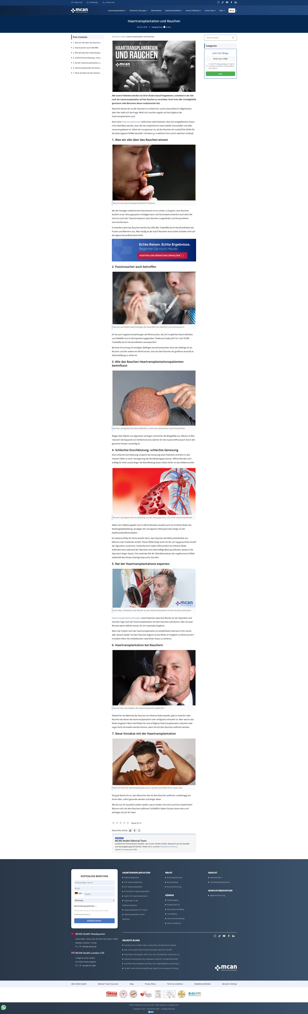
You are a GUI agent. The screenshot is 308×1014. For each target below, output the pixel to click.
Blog (123, 36)
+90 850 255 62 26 (89, 946)
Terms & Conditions (175, 984)
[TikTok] (223, 2)
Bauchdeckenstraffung (175, 909)
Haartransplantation (116, 10)
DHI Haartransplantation (133, 887)
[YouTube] (227, 2)
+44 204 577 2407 (89, 965)
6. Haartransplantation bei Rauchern (88, 68)
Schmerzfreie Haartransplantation (136, 891)
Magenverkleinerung (217, 895)
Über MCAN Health (79, 984)
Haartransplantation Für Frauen (136, 910)
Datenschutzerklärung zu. (82, 914)
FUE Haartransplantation (133, 882)
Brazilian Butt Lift (173, 905)
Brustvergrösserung (174, 877)
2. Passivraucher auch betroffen (86, 48)
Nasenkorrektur (216, 877)
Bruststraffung (172, 882)
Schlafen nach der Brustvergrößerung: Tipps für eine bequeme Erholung (151, 968)
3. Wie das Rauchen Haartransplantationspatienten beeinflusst (98, 53)
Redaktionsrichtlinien (168, 846)
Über (221, 10)
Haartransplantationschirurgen (126, 618)
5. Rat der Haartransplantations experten (89, 63)
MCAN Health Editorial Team (131, 840)
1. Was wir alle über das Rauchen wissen (89, 42)
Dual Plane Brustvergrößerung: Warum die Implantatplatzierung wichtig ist (151, 963)
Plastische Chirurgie (138, 10)
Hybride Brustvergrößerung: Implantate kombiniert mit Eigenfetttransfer (151, 959)
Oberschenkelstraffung (175, 918)
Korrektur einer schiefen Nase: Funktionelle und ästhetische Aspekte (150, 945)
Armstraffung (172, 914)
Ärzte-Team (209, 10)
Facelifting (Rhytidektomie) (220, 882)
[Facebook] (231, 2)
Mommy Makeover (174, 923)
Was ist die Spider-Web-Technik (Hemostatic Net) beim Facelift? (148, 950)
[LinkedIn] (236, 2)
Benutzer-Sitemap (229, 984)
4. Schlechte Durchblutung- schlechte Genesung (92, 58)
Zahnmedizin (156, 10)
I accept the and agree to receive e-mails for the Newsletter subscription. (221, 66)
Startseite (116, 36)
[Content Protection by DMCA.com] (154, 1012)
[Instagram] (218, 2)
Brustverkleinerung (174, 887)
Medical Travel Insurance (108, 984)
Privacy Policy (222, 64)
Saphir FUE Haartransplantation (136, 896)
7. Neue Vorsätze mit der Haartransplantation (91, 73)
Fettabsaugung (172, 900)
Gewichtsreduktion (172, 10)
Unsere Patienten (193, 10)
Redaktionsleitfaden (203, 984)
